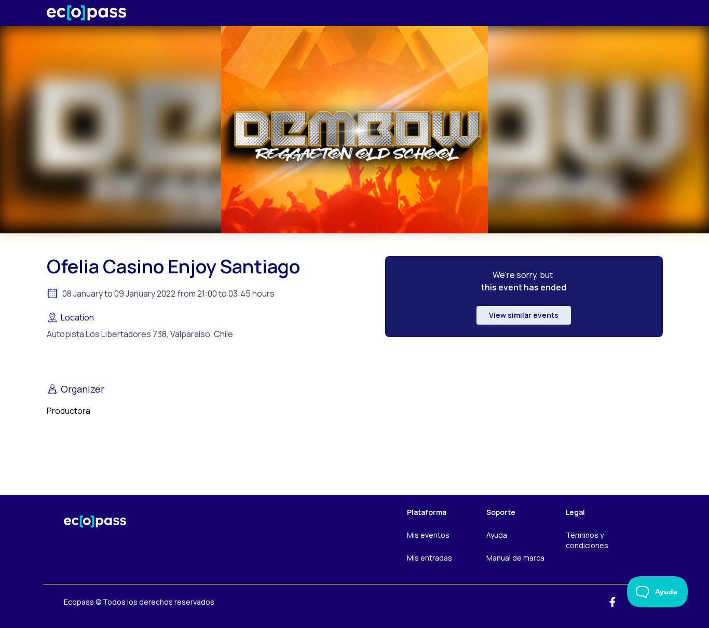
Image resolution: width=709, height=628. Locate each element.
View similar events (523, 315)
